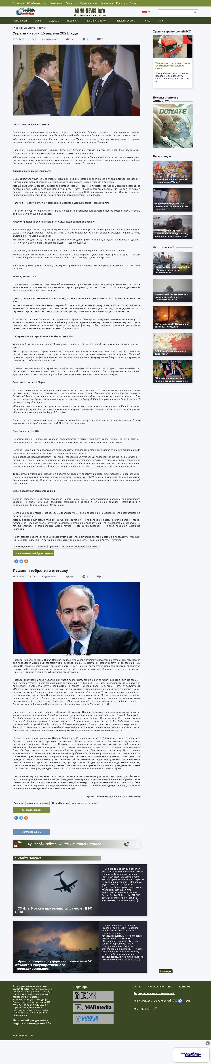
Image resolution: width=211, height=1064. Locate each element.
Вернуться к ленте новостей (154, 993)
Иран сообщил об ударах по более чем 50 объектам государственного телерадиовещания (53, 964)
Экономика (55, 3)
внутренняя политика (37, 803)
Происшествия (88, 3)
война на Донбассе (23, 546)
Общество (71, 3)
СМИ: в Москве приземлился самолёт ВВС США (53, 910)
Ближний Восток (96, 20)
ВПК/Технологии (36, 3)
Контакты (185, 986)
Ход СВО (54, 20)
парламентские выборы (84, 803)
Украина (72, 20)
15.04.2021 (25, 39)
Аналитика (107, 3)
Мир (160, 20)
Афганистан (20, 20)
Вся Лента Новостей (35, 27)
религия (54, 546)
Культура (121, 3)
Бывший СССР (124, 20)
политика (42, 546)
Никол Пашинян (60, 803)
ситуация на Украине (73, 546)
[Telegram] (21, 561)
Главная (17, 27)
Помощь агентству (160, 986)
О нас (137, 986)
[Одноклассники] (26, 561)
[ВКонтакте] (16, 561)
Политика (18, 3)
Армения (18, 803)
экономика (93, 546)
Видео (133, 3)
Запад (146, 20)
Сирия (38, 20)
